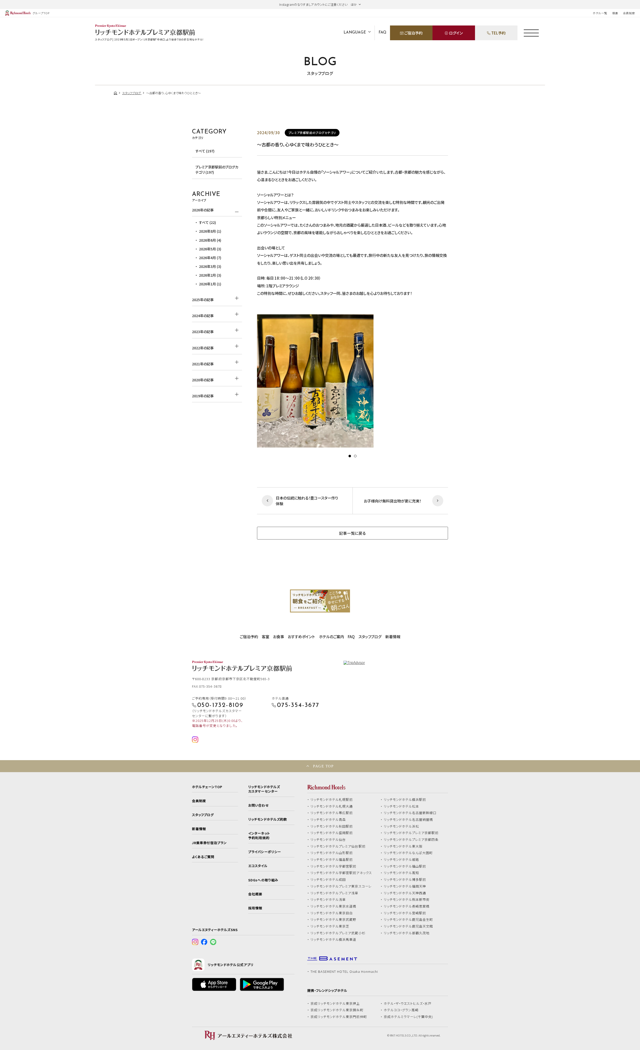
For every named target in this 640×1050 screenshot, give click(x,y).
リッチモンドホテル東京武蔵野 (333, 919)
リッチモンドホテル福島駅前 (331, 859)
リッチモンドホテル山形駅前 (331, 853)
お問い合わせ (258, 805)
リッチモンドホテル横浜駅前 (405, 799)
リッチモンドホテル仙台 (328, 839)
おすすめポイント (301, 636)
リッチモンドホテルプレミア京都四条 (411, 839)
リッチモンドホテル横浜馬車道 (333, 939)
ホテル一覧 (600, 13)
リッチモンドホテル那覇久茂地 (407, 933)
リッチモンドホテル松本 (401, 806)
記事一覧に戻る (352, 533)
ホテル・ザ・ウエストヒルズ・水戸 (408, 1003)
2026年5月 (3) (210, 248)
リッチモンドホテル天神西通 (405, 893)
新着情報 (392, 636)
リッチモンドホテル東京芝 (330, 926)
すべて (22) (207, 222)
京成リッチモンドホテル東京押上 (335, 1003)
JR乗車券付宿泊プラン (209, 843)
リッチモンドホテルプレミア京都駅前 (411, 833)
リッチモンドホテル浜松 (401, 826)
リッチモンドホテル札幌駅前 (331, 799)
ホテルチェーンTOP (207, 787)
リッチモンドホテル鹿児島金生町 (408, 919)
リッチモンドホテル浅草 (328, 899)
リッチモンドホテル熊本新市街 (407, 899)
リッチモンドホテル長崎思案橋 (407, 906)
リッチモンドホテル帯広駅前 (331, 813)
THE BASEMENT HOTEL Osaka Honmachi (344, 971)
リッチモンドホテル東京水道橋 (333, 906)
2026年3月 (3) (210, 266)
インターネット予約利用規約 (259, 835)
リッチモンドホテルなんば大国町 (408, 853)
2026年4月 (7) (210, 257)
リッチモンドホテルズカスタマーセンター (264, 789)
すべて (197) (205, 150)
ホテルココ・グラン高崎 (401, 1010)
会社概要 (255, 894)
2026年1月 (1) (210, 283)
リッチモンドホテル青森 (328, 819)
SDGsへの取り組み (263, 880)
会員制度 (629, 13)
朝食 (615, 13)
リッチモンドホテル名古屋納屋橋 (408, 819)
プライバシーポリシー (264, 852)
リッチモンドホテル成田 (328, 879)
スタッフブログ (370, 636)
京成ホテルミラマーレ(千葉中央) (408, 1017)
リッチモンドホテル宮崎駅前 (405, 913)
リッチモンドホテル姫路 (401, 859)
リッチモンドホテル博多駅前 (405, 879)
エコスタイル (257, 866)
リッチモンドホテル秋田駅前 (331, 826)
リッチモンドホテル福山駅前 (405, 866)
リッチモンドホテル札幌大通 (331, 806)
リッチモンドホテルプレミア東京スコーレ (341, 886)
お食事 (278, 636)
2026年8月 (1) (210, 231)
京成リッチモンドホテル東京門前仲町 (338, 1017)
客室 (265, 636)
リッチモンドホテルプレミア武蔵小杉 (338, 933)
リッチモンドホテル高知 (401, 873)
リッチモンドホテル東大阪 (403, 846)
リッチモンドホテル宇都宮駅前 (333, 866)
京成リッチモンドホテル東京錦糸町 (337, 1010)
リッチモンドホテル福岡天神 (405, 886)
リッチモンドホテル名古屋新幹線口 (410, 813)
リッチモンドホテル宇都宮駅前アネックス (341, 873)
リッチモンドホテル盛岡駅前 (331, 833)
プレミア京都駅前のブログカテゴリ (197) (217, 169)
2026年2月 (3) (210, 275)
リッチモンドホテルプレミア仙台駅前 (338, 846)
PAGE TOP (323, 766)
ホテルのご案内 (331, 636)
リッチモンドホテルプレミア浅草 (334, 893)
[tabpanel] (352, 381)
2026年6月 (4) (210, 240)
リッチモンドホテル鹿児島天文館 (408, 926)
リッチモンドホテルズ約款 (267, 819)
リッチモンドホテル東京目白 (331, 913)
